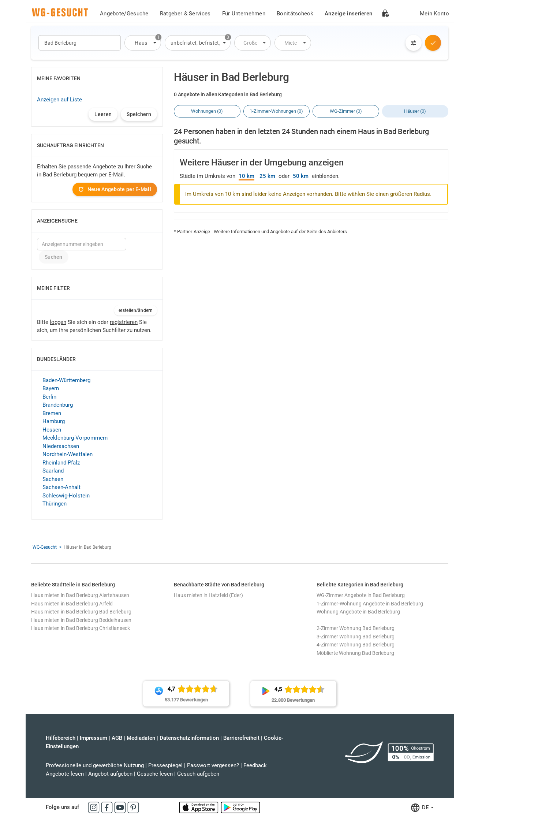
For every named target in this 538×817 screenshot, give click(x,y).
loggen (58, 322)
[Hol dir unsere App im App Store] (199, 807)
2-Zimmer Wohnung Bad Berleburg (356, 628)
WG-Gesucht (45, 547)
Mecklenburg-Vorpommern (75, 437)
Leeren (103, 114)
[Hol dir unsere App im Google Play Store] (240, 807)
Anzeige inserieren (348, 13)
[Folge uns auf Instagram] (94, 807)
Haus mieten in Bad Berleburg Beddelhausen (81, 620)
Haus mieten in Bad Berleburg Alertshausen (80, 595)
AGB (117, 738)
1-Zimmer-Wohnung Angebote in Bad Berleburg (370, 604)
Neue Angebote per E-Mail (119, 189)
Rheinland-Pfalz (61, 462)
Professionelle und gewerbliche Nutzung (95, 765)
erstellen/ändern (136, 310)
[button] (142, 43)
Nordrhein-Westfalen (67, 454)
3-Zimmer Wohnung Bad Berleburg (356, 636)
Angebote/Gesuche (124, 13)
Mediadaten (141, 738)
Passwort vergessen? (213, 765)
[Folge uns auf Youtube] (120, 807)
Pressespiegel (165, 765)
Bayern (50, 388)
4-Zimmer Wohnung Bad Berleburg (356, 645)
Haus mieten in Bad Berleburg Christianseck (80, 628)
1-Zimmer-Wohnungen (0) (276, 111)
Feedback (255, 765)
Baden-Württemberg (66, 380)
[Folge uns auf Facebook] (107, 807)
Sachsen (52, 479)
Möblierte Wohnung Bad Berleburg (355, 653)
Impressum (93, 738)
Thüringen (54, 503)
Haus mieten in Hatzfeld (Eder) (208, 595)
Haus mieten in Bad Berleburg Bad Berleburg (81, 612)
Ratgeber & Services (185, 13)
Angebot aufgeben (110, 774)
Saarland (53, 470)
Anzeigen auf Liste (59, 99)
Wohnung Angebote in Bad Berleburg (358, 612)
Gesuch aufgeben (198, 774)
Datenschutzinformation (189, 738)
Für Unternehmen (244, 13)
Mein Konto (434, 13)
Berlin (49, 396)
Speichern (139, 114)
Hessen (51, 429)
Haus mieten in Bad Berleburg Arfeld (72, 604)
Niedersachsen (60, 446)
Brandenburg (57, 405)
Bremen (51, 413)
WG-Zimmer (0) (346, 111)
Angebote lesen (65, 774)
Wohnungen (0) (207, 111)
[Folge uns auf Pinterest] (133, 807)
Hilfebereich (60, 738)
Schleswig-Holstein (66, 495)
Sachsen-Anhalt (61, 487)
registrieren (124, 322)
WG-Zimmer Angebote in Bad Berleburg (361, 595)
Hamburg (53, 421)
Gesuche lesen (155, 774)
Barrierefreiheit (241, 738)
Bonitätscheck (295, 13)
